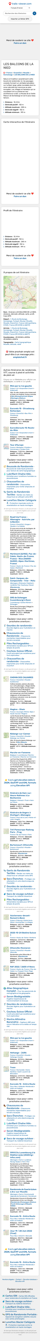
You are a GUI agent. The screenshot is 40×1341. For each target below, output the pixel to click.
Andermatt (14, 390)
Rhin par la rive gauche (21, 386)
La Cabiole (21, 526)
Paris (30, 835)
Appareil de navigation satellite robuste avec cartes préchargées (20, 1318)
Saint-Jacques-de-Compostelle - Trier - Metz (22, 579)
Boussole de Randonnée (20, 466)
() (19, 322)
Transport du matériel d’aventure (19, 896)
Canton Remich (26, 602)
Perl (23, 1162)
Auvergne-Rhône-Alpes (25, 712)
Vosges (27, 524)
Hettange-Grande (16, 1057)
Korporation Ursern (26, 388)
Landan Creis (24, 449)
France (12, 413)
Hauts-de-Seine (22, 938)
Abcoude (29, 1236)
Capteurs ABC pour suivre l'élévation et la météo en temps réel (22, 1024)
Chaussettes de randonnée (15, 483)
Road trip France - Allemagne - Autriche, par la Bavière (22, 519)
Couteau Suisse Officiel (19, 651)
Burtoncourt (14, 849)
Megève (24, 714)
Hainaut (20, 800)
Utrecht (21, 1236)
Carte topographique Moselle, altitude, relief (17, 343)
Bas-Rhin (28, 413)
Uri (17, 388)
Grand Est (20, 413)
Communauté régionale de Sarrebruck (22, 1195)
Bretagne (20, 447)
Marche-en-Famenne (20, 752)
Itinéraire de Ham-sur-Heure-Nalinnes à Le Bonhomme (21, 795)
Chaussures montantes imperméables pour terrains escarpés (19, 638)
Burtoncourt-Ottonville (21, 845)
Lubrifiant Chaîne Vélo (19, 473)
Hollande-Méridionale (26, 1086)
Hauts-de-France (23, 566)
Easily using (20, 783)
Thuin (27, 800)
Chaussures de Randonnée (15, 634)
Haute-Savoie (15, 714)
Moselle (27, 680)
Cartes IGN (11, 1295)
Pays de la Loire (22, 817)
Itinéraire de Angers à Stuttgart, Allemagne (20, 813)
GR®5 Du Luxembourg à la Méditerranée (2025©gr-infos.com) (22, 1155)
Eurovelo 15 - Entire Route (22, 1084)
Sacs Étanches (15, 878)
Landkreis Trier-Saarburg (19, 585)
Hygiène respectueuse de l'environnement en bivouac (17, 1000)
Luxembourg (14, 602)
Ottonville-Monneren (20, 948)
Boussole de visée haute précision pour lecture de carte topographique (21, 470)
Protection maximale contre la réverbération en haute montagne (20, 504)
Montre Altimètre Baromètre (16, 1020)
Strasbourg (14, 415)
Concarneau (14, 449)
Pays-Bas (13, 1086)
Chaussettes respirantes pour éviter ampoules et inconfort (21, 487)
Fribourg (19, 920)
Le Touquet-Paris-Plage (24, 971)
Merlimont (19, 568)
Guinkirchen (14, 682)
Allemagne (14, 583)
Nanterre (33, 938)
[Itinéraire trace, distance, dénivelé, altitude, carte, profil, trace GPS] (6, 1073)
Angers (17, 819)
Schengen (13, 604)
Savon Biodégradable (18, 996)
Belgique (13, 755)
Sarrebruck (32, 1196)
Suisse (12, 388)
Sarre (21, 1160)
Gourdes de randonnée (19, 625)
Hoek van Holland (16, 1088)
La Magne (29, 922)
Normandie (20, 1070)
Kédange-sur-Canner (20, 734)
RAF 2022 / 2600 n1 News (22, 967)
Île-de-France (22, 835)
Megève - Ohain (17, 709)
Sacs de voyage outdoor (20, 893)
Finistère (28, 447)
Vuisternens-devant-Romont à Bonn (20, 916)
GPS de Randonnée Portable (21, 1314)
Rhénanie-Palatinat (26, 583)
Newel (31, 585)
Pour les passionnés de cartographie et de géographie (21, 992)
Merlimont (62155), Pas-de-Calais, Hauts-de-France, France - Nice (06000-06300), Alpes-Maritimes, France (23, 559)
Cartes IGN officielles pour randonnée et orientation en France (21, 1297)
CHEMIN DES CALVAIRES (21, 677)
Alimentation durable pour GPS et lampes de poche (20, 647)
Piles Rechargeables (18, 643)
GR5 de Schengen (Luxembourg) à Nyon (20, 598)
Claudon (13, 526)
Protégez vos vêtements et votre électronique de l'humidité (21, 881)
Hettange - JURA (18, 1053)
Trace (12, 1067)
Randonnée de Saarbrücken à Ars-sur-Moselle (23, 1190)
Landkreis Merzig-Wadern (20, 1161)
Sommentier (20, 922)
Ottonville (13, 952)
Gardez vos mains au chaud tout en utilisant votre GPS (20, 496)
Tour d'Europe (16, 445)
